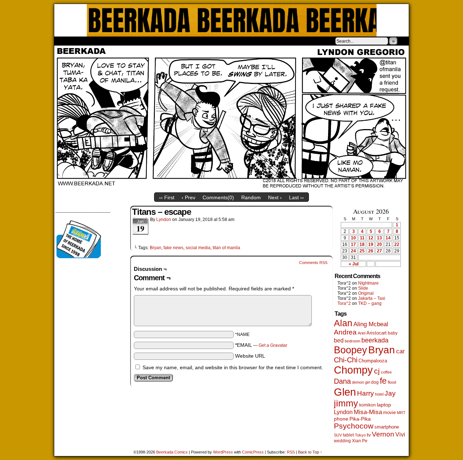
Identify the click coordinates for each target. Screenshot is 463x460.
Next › (275, 197)
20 (379, 244)
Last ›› (296, 197)
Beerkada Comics (232, 20)
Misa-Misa (368, 412)
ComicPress (253, 452)
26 (370, 251)
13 (379, 237)
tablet (348, 435)
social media (198, 247)
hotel (379, 394)
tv (369, 435)
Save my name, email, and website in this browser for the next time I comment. (233, 367)
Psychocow (353, 426)
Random (251, 197)
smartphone (386, 427)
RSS (291, 452)
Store (108, 41)
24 (353, 251)
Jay (390, 393)
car (400, 351)
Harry (365, 393)
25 (362, 251)
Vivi (400, 434)
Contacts (135, 41)
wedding (342, 440)
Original (366, 293)
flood (392, 382)
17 (353, 244)
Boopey (350, 349)
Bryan (155, 247)
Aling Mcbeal (370, 324)
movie (389, 412)
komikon (367, 405)
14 (388, 237)
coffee (386, 372)
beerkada (374, 340)
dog (375, 382)
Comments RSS (313, 262)
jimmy (346, 403)
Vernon (383, 434)
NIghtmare (368, 283)
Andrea (345, 332)
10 (353, 237)
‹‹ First (166, 197)
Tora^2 (344, 303)
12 (370, 237)
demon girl (361, 382)
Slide (363, 288)
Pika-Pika (360, 419)
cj (377, 371)
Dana (342, 381)
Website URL (250, 356)
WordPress (223, 452)
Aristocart (376, 333)
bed (339, 340)
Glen (345, 392)
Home (64, 41)
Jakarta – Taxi (371, 298)
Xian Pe (360, 440)
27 (379, 251)
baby (393, 333)
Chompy (353, 370)
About (85, 41)
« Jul (353, 264)
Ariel (361, 333)
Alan (343, 323)
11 (362, 237)
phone (341, 419)
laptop (384, 405)
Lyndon (163, 219)
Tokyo (360, 435)
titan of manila (226, 247)
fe (383, 381)
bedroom (352, 341)
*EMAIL (261, 345)
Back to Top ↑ (310, 452)
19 (370, 244)
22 (396, 244)
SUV (338, 435)
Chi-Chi (345, 360)
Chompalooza (372, 360)
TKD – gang (370, 303)
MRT (401, 412)
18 (362, 244)
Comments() (218, 197)
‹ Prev (188, 197)
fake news (173, 247)
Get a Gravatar (273, 345)
